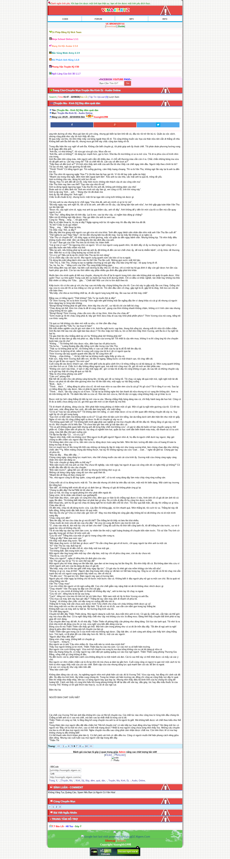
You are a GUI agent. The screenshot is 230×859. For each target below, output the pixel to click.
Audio (134, 780)
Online (142, 780)
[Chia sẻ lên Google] (115, 124)
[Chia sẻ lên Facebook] (72, 124)
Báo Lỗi (83, 97)
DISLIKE (120, 755)
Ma (70, 780)
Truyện (111, 780)
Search (52, 97)
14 (86, 746)
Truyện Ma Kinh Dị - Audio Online (74, 113)
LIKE (109, 755)
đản (103, 780)
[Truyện (64, 780)
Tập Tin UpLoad (97, 97)
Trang (52, 780)
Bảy (87, 780)
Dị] (82, 780)
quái (98, 780)
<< (58, 746)
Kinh (78, 780)
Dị (128, 780)
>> (91, 746)
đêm (93, 780)
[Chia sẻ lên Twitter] (158, 124)
